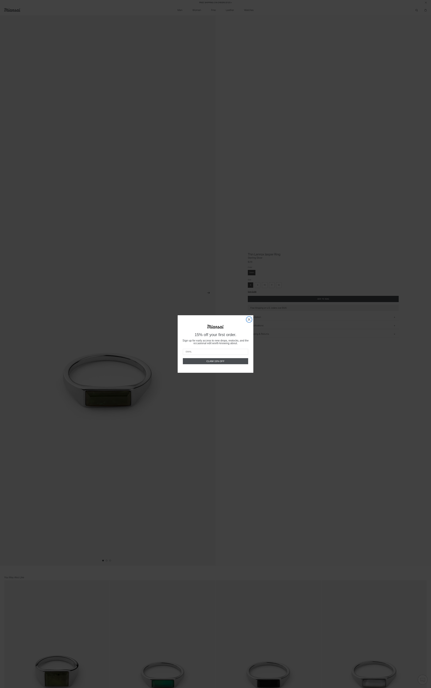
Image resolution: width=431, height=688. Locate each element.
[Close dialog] (249, 319)
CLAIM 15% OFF (215, 361)
